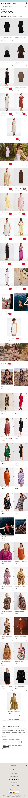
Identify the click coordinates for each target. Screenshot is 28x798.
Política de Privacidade (7, 795)
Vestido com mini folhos (6, 311)
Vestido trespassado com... (6, 461)
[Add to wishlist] (12, 19)
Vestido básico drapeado (6, 561)
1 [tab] (1, 343)
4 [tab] (3, 393)
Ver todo (4, 16)
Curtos (9, 16)
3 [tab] (16, 393)
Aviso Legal (15, 796)
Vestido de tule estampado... (7, 636)
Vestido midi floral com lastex (7, 212)
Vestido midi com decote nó (6, 486)
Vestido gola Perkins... (19, 486)
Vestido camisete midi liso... (6, 37)
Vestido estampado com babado (7, 586)
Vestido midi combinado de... (7, 62)
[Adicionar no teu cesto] (13, 41)
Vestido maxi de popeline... (6, 287)
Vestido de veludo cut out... (20, 686)
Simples (19, 16)
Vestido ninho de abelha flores (21, 212)
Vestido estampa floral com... (7, 611)
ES (13, 785)
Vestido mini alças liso (12, 336)
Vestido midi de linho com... (13, 137)
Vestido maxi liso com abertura (7, 112)
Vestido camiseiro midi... (20, 62)
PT (15, 785)
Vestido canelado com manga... (21, 636)
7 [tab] (19, 493)
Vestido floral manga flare (20, 586)
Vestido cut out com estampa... (21, 511)
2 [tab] (2, 393)
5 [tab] (4, 393)
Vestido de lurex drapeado (6, 686)
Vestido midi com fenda (19, 411)
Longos (14, 16)
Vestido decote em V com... (6, 511)
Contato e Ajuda (14, 765)
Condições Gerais (10, 796)
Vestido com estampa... (19, 661)
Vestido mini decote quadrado (21, 561)
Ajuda (14, 769)
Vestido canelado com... (6, 661)
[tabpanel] (14, 127)
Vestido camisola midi (19, 287)
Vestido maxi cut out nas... (6, 87)
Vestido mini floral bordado (6, 187)
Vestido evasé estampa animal (14, 711)
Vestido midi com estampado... (7, 411)
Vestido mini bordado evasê (6, 237)
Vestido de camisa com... (20, 611)
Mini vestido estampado (5, 361)
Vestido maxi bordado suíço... (21, 237)
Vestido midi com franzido (20, 37)
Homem (14, 3)
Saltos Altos (6, 747)
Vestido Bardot (18, 436)
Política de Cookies (15, 795)
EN (18, 785)
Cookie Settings (21, 795)
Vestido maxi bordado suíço (6, 162)
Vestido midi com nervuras (20, 461)
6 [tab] (18, 393)
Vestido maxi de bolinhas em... (21, 262)
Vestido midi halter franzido (6, 262)
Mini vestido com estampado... (7, 386)
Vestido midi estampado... (20, 112)
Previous (1, 77)
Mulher (9, 3)
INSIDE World (14, 773)
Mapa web (19, 796)
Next (12, 77)
